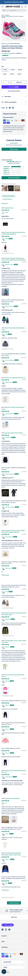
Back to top (14, 917)
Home (3, 15)
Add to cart (19, 82)
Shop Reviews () (7, 199)
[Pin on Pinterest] (12, 107)
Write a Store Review (14, 177)
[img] (14, 161)
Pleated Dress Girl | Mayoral (12, 798)
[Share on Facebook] (9, 107)
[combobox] (14, 10)
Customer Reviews (7, 159)
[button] (25, 6)
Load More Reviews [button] (14, 903)
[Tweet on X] (6, 107)
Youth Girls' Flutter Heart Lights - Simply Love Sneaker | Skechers (12, 17)
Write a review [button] (14, 149)
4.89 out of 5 (18, 161)
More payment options (14, 91)
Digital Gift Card (9, 207)
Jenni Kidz (7, 972)
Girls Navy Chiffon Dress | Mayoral (14, 432)
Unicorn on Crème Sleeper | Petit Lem (15, 377)
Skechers (7, 15)
